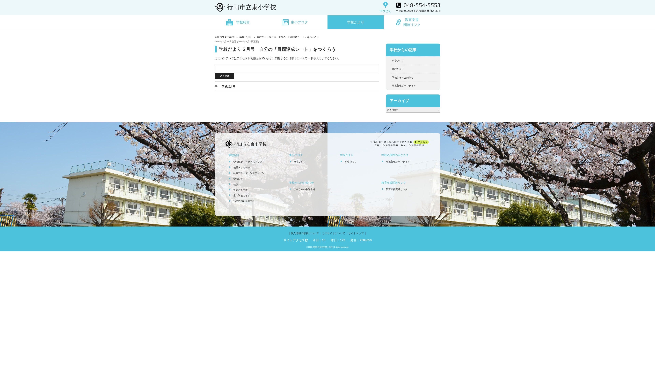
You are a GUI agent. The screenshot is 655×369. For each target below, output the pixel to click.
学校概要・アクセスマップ (247, 161)
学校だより (355, 22)
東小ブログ (299, 22)
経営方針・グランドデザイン (248, 173)
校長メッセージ (241, 167)
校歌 (235, 184)
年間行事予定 (240, 189)
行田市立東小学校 (224, 37)
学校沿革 (238, 178)
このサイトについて (333, 233)
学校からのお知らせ (402, 77)
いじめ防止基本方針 (244, 201)
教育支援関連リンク (411, 22)
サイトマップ (356, 233)
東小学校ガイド (241, 195)
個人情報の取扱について (305, 233)
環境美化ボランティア (404, 85)
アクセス (423, 142)
